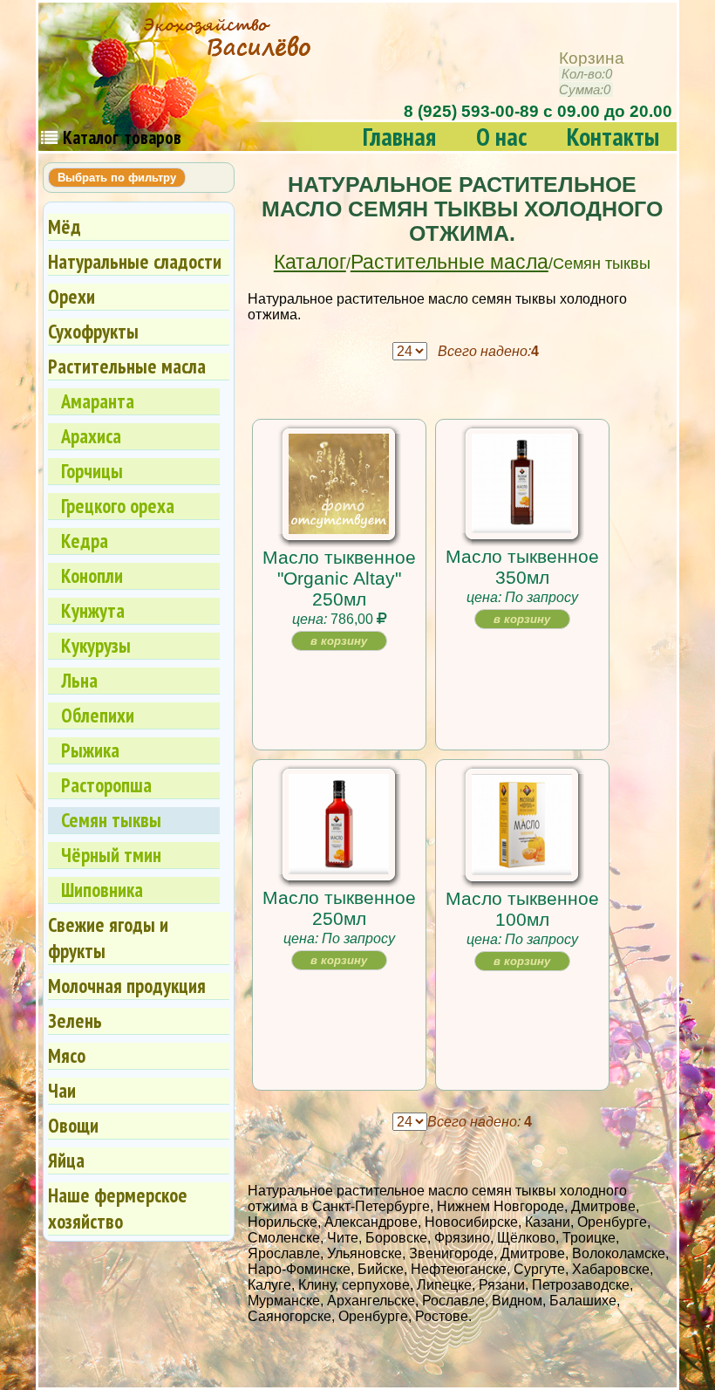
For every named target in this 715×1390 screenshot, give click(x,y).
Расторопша (106, 785)
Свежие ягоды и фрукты (108, 937)
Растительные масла (449, 261)
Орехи (71, 296)
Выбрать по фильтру (117, 177)
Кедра (84, 540)
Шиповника (102, 889)
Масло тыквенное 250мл (339, 907)
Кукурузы (96, 645)
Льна (79, 680)
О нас (501, 136)
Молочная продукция (127, 985)
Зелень (75, 1020)
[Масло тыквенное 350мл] (522, 527)
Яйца (66, 1160)
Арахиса (91, 435)
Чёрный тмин (111, 854)
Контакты (613, 136)
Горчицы (92, 470)
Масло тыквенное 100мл (522, 908)
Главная (399, 136)
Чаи (62, 1090)
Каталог (310, 261)
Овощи (73, 1125)
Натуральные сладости (134, 261)
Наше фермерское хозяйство (117, 1208)
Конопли (92, 575)
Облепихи (97, 715)
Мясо (66, 1055)
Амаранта (97, 401)
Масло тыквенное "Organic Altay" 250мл (339, 578)
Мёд (64, 226)
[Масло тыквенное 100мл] (522, 869)
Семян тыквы (111, 819)
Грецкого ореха (117, 505)
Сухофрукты (93, 331)
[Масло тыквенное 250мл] (339, 868)
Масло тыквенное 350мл (522, 566)
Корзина (591, 74)
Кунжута (93, 610)
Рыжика (90, 750)
